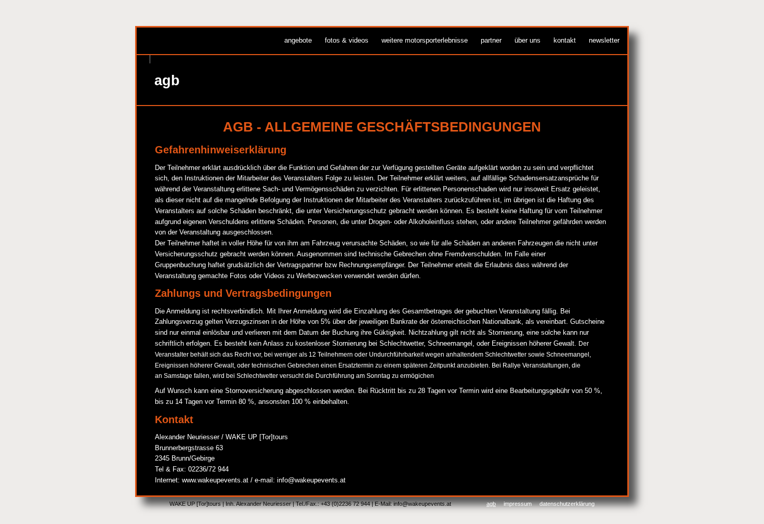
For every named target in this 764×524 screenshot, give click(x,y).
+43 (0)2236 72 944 (345, 504)
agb (491, 504)
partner (491, 40)
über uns (528, 40)
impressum (518, 504)
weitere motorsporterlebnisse (424, 40)
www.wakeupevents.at (215, 480)
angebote (298, 40)
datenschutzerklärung (567, 504)
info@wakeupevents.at (311, 480)
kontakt (565, 40)
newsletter (604, 40)
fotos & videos (346, 40)
